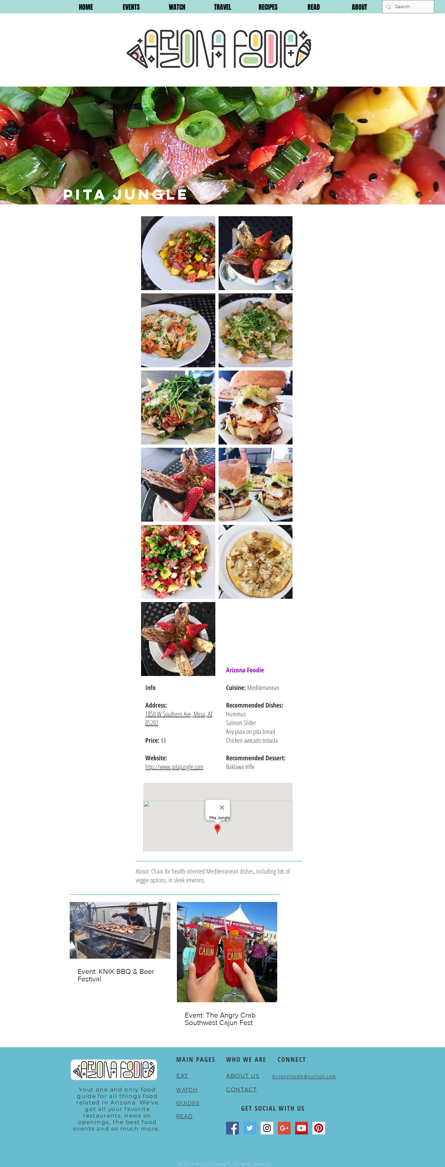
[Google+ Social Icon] (284, 1128)
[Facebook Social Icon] (232, 1128)
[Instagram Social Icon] (267, 1128)
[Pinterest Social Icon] (318, 1128)
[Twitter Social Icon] (249, 1128)
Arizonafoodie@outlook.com (304, 1076)
